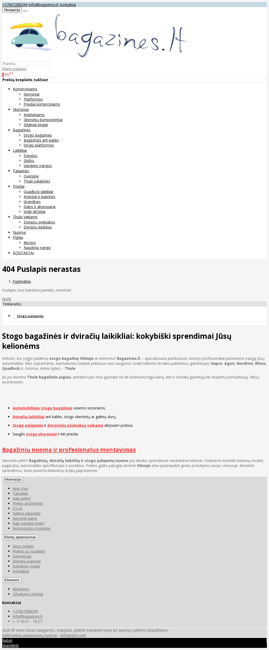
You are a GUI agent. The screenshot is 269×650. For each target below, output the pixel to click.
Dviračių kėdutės (38, 227)
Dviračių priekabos (39, 222)
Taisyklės (20, 493)
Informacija (12, 479)
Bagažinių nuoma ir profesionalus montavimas (69, 449)
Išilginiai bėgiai (36, 124)
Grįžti (6, 298)
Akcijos (30, 242)
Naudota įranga (37, 247)
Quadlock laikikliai (38, 191)
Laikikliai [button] (20, 150)
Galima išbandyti (26, 513)
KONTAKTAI (23, 252)
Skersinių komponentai (43, 119)
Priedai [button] (18, 186)
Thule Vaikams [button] (25, 216)
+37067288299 (15, 4)
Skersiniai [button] (21, 109)
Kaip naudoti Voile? (29, 523)
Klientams (11, 580)
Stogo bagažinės (38, 135)
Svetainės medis (26, 566)
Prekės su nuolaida (29, 551)
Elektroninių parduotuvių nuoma (29, 635)
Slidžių (29, 160)
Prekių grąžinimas (28, 503)
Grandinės (32, 201)
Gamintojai (22, 556)
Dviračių (31, 155)
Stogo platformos (39, 145)
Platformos (33, 99)
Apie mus (20, 488)
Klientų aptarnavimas (20, 537)
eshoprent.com (73, 635)
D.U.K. (18, 508)
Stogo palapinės (30, 316)
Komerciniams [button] (25, 88)
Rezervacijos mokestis (32, 528)
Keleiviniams (34, 114)
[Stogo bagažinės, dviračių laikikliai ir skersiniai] (95, 58)
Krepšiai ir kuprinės (39, 196)
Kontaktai (68, 4)
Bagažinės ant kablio (41, 140)
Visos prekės (23, 546)
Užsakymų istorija (28, 593)
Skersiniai (31, 94)
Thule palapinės (37, 181)
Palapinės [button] (21, 170)
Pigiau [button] (18, 237)
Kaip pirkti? (22, 498)
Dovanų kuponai (27, 561)
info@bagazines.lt (44, 4)
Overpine (31, 176)
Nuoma (19, 232)
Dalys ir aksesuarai (39, 206)
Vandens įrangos (38, 165)
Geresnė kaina (25, 518)
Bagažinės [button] (21, 129)
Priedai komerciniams (42, 104)
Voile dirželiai (34, 211)
